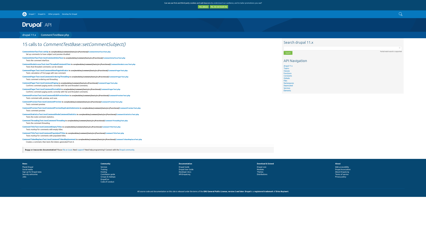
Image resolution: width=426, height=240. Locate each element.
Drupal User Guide (186, 169)
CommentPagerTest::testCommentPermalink (41, 89)
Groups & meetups (108, 177)
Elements (287, 91)
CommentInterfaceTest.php (99, 52)
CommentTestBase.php (55, 34)
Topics (286, 68)
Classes (287, 71)
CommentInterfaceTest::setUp (35, 52)
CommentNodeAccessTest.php (122, 64)
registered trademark (263, 191)
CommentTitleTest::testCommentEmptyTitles (42, 127)
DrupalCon (105, 179)
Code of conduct (107, 182)
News (24, 164)
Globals (287, 78)
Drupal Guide (184, 167)
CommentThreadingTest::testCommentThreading (43, 121)
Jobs (24, 177)
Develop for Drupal (69, 14)
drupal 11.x (29, 34)
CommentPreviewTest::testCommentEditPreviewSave (45, 95)
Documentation (185, 164)
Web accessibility (342, 167)
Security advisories (30, 174)
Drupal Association (343, 169)
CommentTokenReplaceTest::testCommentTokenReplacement (49, 139)
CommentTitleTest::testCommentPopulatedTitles (43, 133)
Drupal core (261, 167)
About (338, 164)
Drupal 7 (32, 14)
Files (285, 81)
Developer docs (185, 172)
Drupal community (126, 150)
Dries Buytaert (282, 191)
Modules (260, 169)
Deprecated (288, 86)
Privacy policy (340, 177)
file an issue (67, 150)
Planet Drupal (27, 167)
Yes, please (203, 7)
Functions (288, 73)
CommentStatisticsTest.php (127, 114)
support (80, 150)
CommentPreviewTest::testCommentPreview (41, 102)
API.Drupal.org (184, 174)
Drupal (248, 191)
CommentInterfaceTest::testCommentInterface (42, 58)
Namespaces (289, 83)
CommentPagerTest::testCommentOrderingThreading (45, 77)
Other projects (54, 14)
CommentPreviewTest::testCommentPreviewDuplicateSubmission (51, 108)
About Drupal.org (342, 172)
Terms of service (341, 174)
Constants (288, 76)
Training (104, 169)
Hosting (104, 172)
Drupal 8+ (42, 14)
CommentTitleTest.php (111, 127)
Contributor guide (108, 174)
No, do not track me (219, 7)
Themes (260, 172)
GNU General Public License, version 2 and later (223, 191)
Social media (27, 169)
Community (105, 164)
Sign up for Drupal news (31, 172)
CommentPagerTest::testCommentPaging (40, 83)
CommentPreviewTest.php (119, 95)
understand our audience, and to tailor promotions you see (237, 3)
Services (287, 88)
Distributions (262, 174)
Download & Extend (265, 164)
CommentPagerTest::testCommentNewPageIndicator (45, 70)
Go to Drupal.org (24, 14)
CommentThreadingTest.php (116, 121)
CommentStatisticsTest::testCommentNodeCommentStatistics (49, 114)
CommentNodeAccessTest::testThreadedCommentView (46, 64)
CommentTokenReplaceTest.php (129, 139)
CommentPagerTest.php (118, 70)
